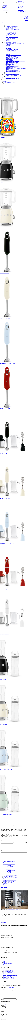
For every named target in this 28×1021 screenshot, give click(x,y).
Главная (5, 5)
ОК (26, 842)
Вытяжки (8, 40)
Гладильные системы (11, 27)
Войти (19, 7)
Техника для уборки (8, 876)
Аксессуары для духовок (11, 63)
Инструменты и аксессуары (12, 71)
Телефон (2, 1011)
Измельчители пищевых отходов (13, 75)
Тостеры (8, 871)
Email (2, 997)
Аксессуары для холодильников (13, 70)
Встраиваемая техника (8, 862)
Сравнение (21, 2)
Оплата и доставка (7, 963)
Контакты (5, 10)
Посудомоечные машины (12, 37)
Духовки (8, 45)
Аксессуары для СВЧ (11, 67)
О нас (4, 959)
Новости (5, 7)
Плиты (7, 39)
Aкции (4, 8)
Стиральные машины (11, 33)
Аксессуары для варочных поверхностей (15, 61)
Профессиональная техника (9, 880)
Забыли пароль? (4, 1003)
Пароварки (8, 48)
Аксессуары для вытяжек (12, 62)
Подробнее (3, 922)
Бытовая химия (6, 884)
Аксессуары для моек (11, 72)
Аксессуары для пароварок (12, 66)
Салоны (5, 6)
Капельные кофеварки (11, 875)
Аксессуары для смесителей (12, 74)
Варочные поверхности (11, 41)
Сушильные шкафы (10, 38)
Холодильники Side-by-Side (12, 29)
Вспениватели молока (11, 873)
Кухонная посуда (7, 878)
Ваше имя (3, 1009)
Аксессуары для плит (11, 59)
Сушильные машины (11, 34)
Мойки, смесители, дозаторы (10, 877)
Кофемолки (9, 867)
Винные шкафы (9, 30)
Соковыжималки (10, 870)
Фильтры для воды (7, 882)
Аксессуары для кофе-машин (12, 64)
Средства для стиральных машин (13, 55)
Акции (4, 961)
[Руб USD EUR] (19, 4)
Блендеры (8, 865)
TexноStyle (11, 987)
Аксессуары (6, 883)
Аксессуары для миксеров (12, 58)
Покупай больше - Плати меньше (14, 909)
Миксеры (8, 869)
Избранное (21, 1)
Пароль (2, 999)
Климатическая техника (8, 881)
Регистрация (24, 7)
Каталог (2, 22)
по (1, 1017)
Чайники (8, 872)
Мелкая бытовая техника (9, 864)
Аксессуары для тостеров (12, 57)
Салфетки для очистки (11, 56)
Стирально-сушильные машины (13, 35)
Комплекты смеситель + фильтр (13, 69)
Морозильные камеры (11, 32)
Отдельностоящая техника (9, 861)
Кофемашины (9, 866)
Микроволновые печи (11, 46)
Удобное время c (4, 1014)
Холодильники (9, 28)
